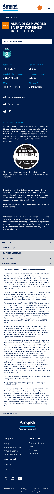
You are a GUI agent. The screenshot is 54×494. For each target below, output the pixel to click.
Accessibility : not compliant (29, 490)
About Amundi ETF (12, 447)
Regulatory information (41, 488)
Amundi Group (11, 450)
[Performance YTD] (37, 68)
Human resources (12, 454)
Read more (7, 141)
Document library (37, 443)
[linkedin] (12, 479)
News (6, 443)
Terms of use (25, 492)
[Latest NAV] (14, 68)
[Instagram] (5, 479)
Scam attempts (25, 488)
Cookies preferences (38, 492)
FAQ (31, 446)
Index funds (34, 453)
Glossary (33, 450)
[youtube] (20, 479)
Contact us (9, 469)
